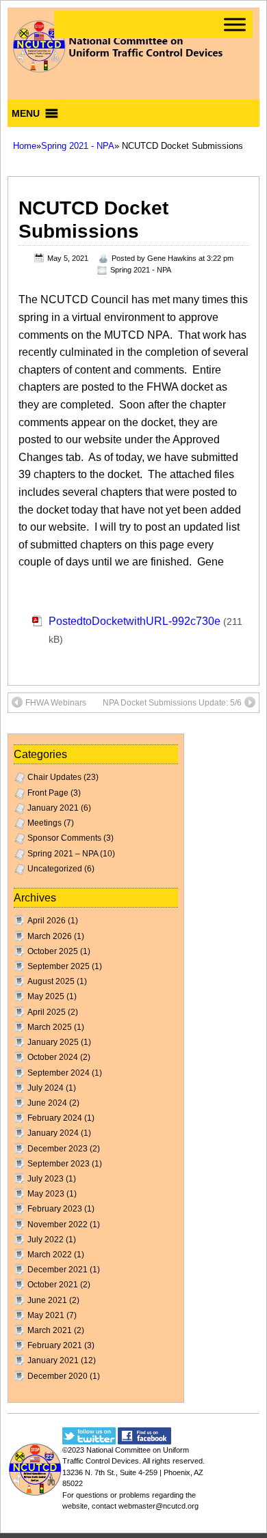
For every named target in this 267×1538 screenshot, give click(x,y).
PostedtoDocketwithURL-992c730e (134, 621)
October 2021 (52, 1284)
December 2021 (57, 1269)
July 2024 (45, 1088)
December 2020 (57, 1376)
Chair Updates (54, 777)
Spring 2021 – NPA (62, 853)
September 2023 (58, 1164)
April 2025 (46, 1012)
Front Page (47, 793)
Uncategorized (54, 868)
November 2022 (57, 1224)
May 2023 (45, 1194)
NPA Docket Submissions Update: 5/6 (172, 703)
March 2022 (49, 1254)
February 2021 (54, 1345)
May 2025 (45, 996)
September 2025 (58, 966)
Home (24, 146)
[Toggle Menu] (235, 24)
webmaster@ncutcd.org (158, 1506)
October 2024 (52, 1057)
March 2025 (49, 1027)
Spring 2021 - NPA (77, 146)
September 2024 (58, 1073)
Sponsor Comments (64, 838)
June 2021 (47, 1300)
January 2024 (53, 1133)
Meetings (44, 823)
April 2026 (46, 920)
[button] (26, 113)
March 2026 (49, 936)
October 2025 (52, 951)
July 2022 (45, 1239)
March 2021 (49, 1330)
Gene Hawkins (171, 258)
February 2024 (54, 1118)
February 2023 (54, 1209)
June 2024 (47, 1103)
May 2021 (45, 1315)
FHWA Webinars (55, 703)
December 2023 (57, 1149)
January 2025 (53, 1042)
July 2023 (45, 1179)
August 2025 (51, 981)
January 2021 (53, 808)
